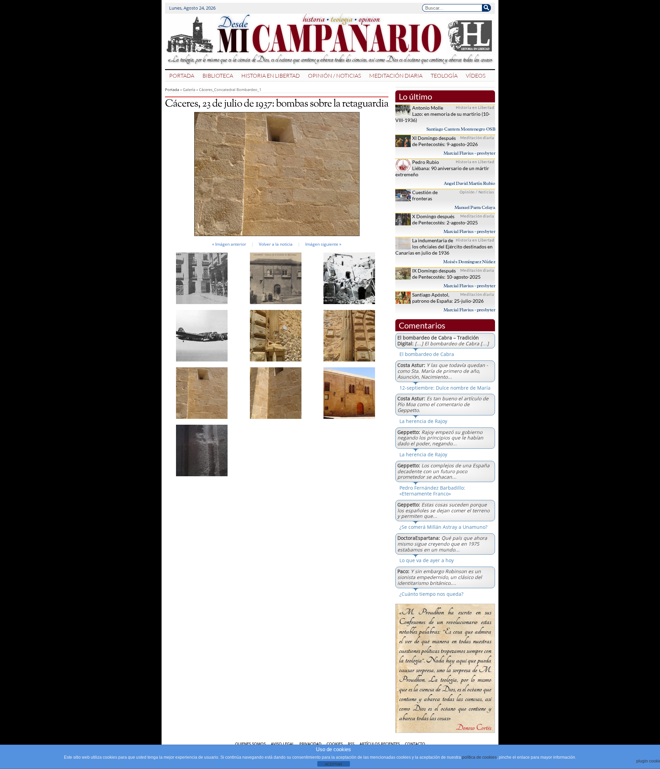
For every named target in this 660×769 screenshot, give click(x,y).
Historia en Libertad (270, 75)
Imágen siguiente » (323, 244)
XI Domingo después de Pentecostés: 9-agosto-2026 (445, 141)
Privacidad (310, 743)
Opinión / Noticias (334, 75)
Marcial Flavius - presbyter (469, 153)
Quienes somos (250, 743)
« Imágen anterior (229, 244)
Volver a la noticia (276, 244)
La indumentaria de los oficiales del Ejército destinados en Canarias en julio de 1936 (444, 246)
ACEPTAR (333, 764)
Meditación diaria (395, 75)
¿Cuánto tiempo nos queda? (431, 594)
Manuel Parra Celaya (474, 207)
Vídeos (475, 75)
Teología (444, 75)
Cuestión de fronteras (425, 195)
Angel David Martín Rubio (469, 183)
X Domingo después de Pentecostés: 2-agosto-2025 (445, 219)
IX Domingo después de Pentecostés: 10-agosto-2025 (446, 274)
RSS (351, 743)
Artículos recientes (380, 743)
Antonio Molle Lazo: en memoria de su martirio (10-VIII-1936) (442, 114)
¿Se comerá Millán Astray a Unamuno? (443, 527)
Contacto (415, 743)
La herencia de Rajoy (423, 421)
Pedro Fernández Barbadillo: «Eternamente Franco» (432, 490)
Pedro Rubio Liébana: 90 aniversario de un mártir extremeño (442, 168)
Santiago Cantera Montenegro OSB (460, 129)
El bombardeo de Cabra (426, 354)
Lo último (415, 96)
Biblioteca (217, 75)
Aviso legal (282, 743)
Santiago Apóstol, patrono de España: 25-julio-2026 (448, 298)
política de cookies (479, 757)
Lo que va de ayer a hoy (426, 560)
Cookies (335, 743)
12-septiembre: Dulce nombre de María (445, 387)
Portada (181, 75)
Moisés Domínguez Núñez (469, 262)
